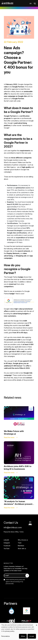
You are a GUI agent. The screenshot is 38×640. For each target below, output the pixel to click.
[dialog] (19, 631)
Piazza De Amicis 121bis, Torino (14, 532)
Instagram (7, 543)
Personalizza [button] (5, 636)
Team (19, 543)
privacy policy (18, 579)
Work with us (22, 548)
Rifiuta (23, 636)
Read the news (9, 437)
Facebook (7, 545)
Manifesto (21, 545)
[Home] (7, 3)
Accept (31, 636)
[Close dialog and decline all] (36, 624)
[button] (35, 3)
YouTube (6, 548)
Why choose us (23, 540)
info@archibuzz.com (13, 527)
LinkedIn (6, 540)
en (30, 3)
